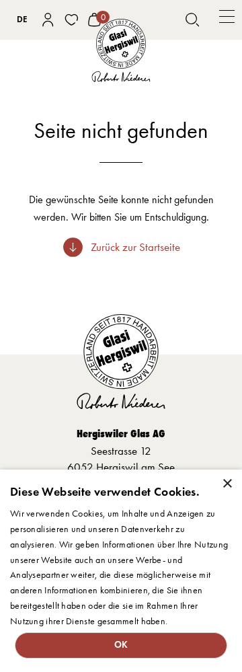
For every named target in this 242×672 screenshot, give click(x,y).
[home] (120, 50)
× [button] (227, 484)
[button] (227, 20)
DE (22, 19)
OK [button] (121, 644)
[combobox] (22, 19)
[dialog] (121, 571)
